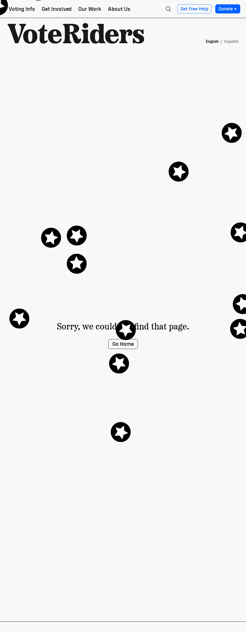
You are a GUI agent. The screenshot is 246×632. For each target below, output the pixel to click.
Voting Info (22, 9)
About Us (119, 9)
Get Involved (57, 9)
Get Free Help (194, 9)
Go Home (123, 344)
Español (231, 41)
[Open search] (168, 9)
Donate (225, 9)
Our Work (89, 9)
